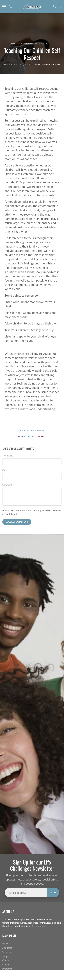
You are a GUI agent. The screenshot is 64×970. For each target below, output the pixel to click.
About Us (7, 947)
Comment (7, 485)
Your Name (7, 455)
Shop (4, 956)
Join (53, 892)
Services (6, 952)
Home (7, 64)
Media (5, 964)
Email (4, 470)
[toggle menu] (3, 6)
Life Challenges (19, 64)
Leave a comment (16, 521)
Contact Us (8, 960)
